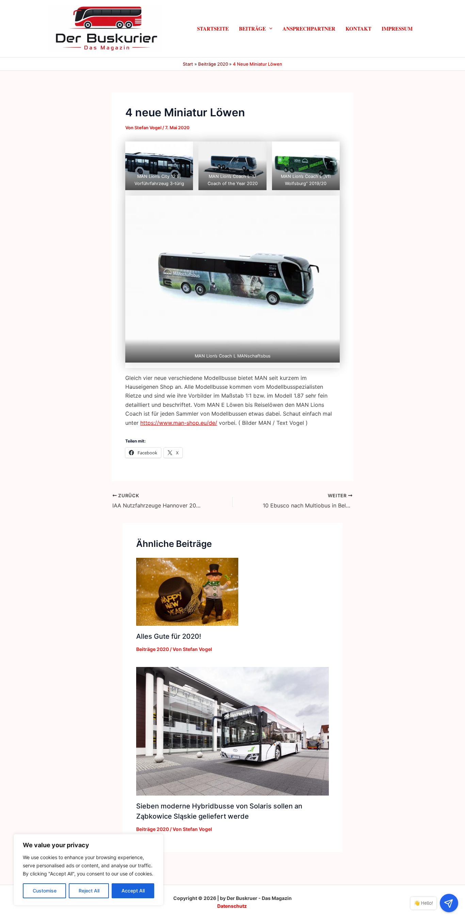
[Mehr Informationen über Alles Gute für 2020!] (187, 591)
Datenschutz (232, 906)
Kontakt (358, 28)
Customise (45, 890)
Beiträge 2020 (152, 649)
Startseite (213, 28)
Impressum (397, 28)
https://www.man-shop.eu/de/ (178, 422)
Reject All (89, 890)
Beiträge (252, 28)
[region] (88, 869)
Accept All (133, 890)
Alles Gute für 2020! (168, 636)
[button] (269, 28)
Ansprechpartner (309, 28)
